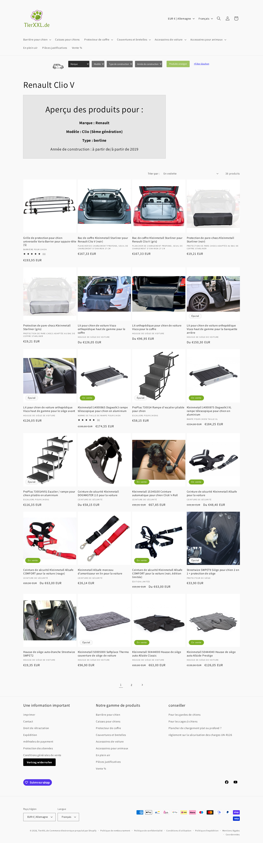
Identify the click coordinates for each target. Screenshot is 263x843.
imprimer (29, 714)
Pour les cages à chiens (183, 721)
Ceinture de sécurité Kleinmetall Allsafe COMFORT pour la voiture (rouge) (48, 571)
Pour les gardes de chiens (185, 714)
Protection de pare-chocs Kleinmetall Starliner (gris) (47, 327)
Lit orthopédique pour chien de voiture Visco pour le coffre (156, 327)
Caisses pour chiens (108, 721)
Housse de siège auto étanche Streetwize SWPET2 (49, 653)
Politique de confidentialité (148, 830)
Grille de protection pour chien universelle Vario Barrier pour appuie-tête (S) (49, 241)
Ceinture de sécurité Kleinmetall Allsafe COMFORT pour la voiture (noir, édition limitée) (157, 573)
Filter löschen (201, 63)
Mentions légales (231, 830)
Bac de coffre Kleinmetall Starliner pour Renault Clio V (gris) (157, 239)
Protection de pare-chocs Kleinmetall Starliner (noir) (210, 239)
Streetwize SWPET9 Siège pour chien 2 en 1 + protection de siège (213, 571)
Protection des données (38, 748)
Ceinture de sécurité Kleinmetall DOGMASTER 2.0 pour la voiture (98, 493)
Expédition (30, 735)
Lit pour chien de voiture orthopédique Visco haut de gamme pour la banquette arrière (212, 329)
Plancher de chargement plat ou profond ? (195, 728)
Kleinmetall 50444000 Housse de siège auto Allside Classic (156, 653)
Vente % (101, 768)
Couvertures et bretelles (111, 735)
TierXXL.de (43, 830)
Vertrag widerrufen (39, 762)
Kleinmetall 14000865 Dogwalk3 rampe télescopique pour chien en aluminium (103, 409)
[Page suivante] (142, 684)
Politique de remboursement (115, 830)
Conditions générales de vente (42, 755)
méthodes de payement (38, 741)
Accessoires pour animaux (112, 748)
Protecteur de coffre (108, 728)
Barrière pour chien (108, 714)
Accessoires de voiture (110, 741)
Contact (28, 721)
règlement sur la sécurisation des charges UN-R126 (200, 735)
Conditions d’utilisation (178, 830)
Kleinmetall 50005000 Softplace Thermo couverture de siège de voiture (103, 653)
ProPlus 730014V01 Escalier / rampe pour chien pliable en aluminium (49, 493)
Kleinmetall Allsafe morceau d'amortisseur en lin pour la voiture (100, 571)
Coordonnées (233, 834)
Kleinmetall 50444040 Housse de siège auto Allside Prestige (211, 653)
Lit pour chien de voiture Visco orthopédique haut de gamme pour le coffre (101, 329)
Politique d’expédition (206, 830)
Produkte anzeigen (178, 63)
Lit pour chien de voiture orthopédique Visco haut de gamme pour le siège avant (49, 409)
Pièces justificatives (108, 761)
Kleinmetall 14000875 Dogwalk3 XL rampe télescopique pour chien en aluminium (209, 411)
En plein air (103, 755)
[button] (37, 39)
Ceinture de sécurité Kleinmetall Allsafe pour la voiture (212, 493)
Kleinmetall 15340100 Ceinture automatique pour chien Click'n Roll (155, 493)
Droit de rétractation (36, 728)
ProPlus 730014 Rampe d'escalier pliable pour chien (158, 409)
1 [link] (121, 685)
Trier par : (154, 173)
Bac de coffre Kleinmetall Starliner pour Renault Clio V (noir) (103, 239)
